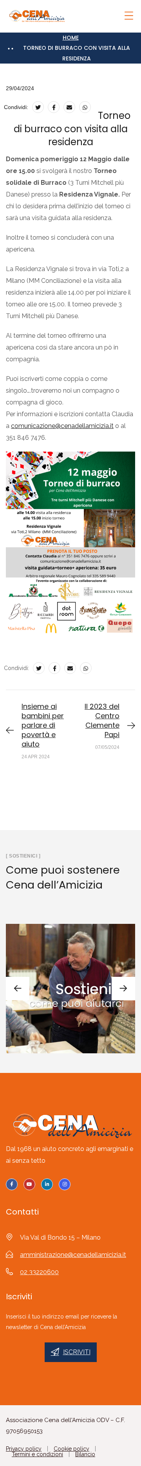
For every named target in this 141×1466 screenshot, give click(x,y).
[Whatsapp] (85, 107)
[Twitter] (38, 107)
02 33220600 (39, 1272)
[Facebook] (54, 107)
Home (71, 38)
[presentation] (17, 988)
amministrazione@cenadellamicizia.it (73, 1254)
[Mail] (69, 107)
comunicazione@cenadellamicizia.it (62, 426)
